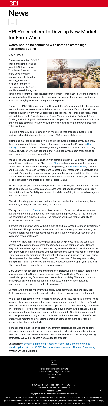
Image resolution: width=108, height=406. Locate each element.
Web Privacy (57, 385)
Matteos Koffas (78, 166)
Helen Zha (52, 163)
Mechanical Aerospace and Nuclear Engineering (69, 347)
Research (52, 343)
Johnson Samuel (32, 210)
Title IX (70, 385)
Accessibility (54, 391)
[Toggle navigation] (12, 22)
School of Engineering (34, 343)
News (18, 13)
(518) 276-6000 (54, 374)
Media (45, 385)
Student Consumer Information (54, 388)
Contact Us (54, 377)
